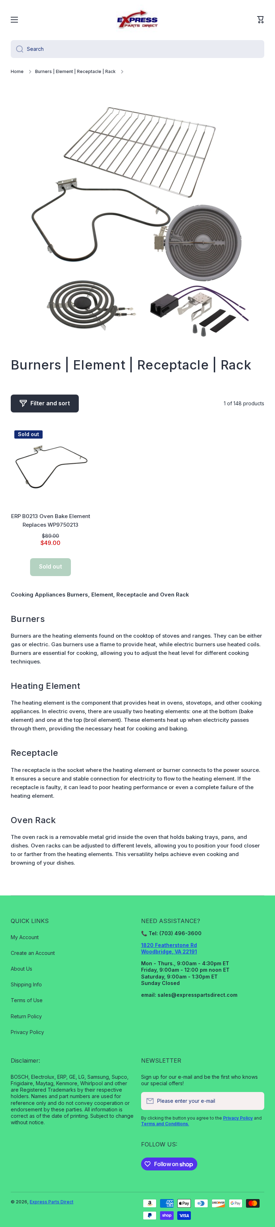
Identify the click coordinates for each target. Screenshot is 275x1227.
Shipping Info (26, 984)
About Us (21, 969)
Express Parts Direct (51, 1201)
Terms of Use (27, 1000)
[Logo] (137, 20)
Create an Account (33, 953)
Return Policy (26, 1016)
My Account (25, 937)
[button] (260, 19)
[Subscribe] (255, 1101)
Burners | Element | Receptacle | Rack (75, 71)
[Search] (17, 49)
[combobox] (137, 49)
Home (17, 71)
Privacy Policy (27, 1032)
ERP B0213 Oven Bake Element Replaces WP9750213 (50, 520)
